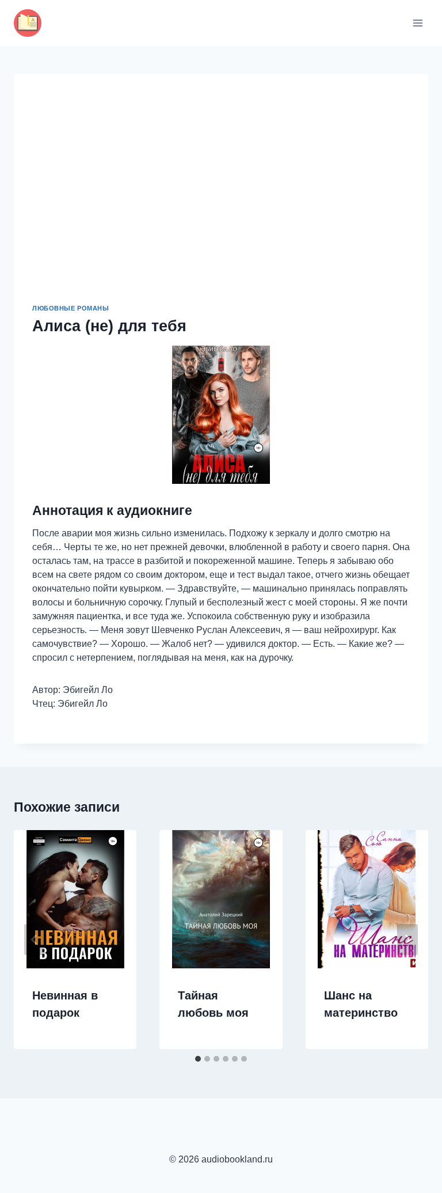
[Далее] (407, 939)
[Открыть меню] (417, 23)
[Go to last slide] (34, 939)
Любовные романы (70, 308)
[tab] (198, 1059)
